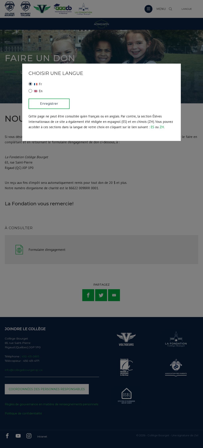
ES (152, 127)
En (40, 91)
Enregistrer (49, 104)
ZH (162, 127)
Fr (40, 84)
